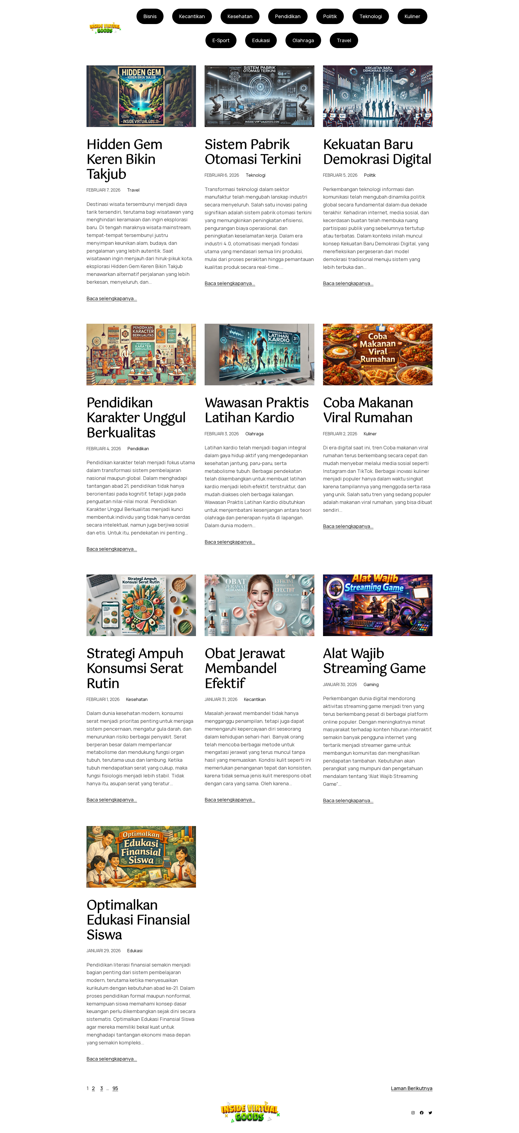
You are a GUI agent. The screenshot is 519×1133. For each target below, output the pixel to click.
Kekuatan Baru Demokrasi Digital (377, 153)
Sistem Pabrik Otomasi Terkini (253, 153)
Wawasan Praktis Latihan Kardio (257, 411)
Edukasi (261, 40)
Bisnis (150, 16)
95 (115, 1088)
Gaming (371, 684)
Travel (344, 40)
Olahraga (303, 40)
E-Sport (220, 40)
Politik (330, 16)
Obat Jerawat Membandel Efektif (245, 669)
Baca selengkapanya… (111, 298)
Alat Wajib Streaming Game (374, 662)
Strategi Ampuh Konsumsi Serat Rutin (135, 669)
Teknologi (371, 16)
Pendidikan (288, 16)
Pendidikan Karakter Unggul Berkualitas (136, 418)
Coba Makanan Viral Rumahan (368, 411)
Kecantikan (192, 16)
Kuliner (412, 16)
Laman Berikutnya (411, 1088)
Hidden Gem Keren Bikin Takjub (124, 160)
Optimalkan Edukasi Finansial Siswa (138, 920)
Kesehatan (240, 16)
